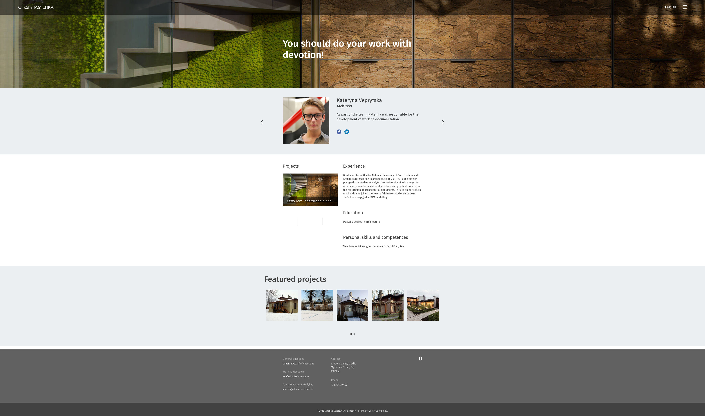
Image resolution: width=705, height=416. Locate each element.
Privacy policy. (381, 411)
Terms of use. (366, 411)
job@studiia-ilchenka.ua (296, 376)
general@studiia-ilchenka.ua (298, 363)
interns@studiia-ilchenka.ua (298, 389)
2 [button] (354, 334)
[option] (282, 305)
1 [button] (351, 334)
